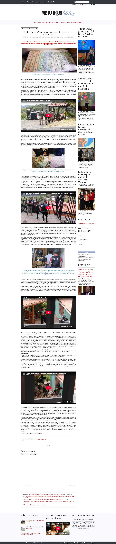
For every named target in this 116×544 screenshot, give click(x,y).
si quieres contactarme (76, 22)
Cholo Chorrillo (27, 37)
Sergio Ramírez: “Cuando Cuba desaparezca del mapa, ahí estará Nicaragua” (43, 499)
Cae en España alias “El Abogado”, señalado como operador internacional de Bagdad (45, 494)
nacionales (44, 22)
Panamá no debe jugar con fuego (32, 504)
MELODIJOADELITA (28, 2)
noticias (39, 22)
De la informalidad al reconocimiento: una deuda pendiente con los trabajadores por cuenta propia (48, 501)
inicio (36, 2)
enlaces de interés (65, 22)
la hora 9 (41, 2)
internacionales (49, 37)
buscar (91, 1)
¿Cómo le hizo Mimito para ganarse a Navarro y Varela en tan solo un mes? (31, 534)
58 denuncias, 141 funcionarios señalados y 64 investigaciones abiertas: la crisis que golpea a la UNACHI (49, 496)
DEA (43, 37)
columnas (50, 22)
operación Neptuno (69, 37)
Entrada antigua (71, 486)
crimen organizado (37, 37)
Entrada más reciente (26, 486)
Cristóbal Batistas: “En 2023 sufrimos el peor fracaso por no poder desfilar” (86, 273)
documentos (57, 22)
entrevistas (53, 2)
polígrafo (46, 2)
